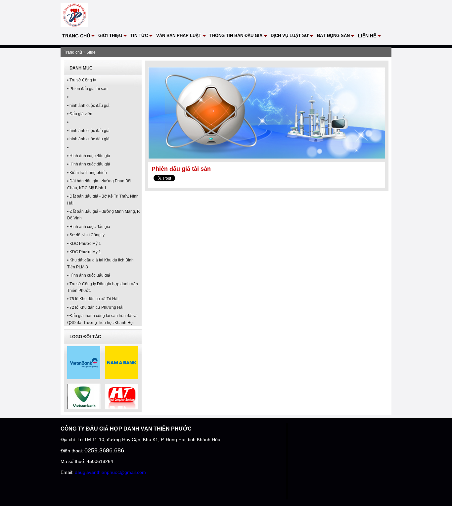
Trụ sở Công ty (82, 80)
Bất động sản (333, 35)
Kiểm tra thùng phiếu (88, 172)
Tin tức (139, 35)
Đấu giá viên (80, 114)
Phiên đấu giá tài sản (88, 88)
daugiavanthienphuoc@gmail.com (110, 472)
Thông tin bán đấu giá (235, 35)
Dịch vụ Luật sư (290, 35)
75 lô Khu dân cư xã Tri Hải (93, 299)
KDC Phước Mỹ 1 (85, 243)
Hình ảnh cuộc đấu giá (89, 156)
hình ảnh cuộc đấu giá (89, 105)
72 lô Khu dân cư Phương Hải (96, 307)
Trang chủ (76, 35)
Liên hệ (367, 35)
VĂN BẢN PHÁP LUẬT (178, 35)
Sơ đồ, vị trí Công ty (87, 235)
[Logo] (74, 24)
